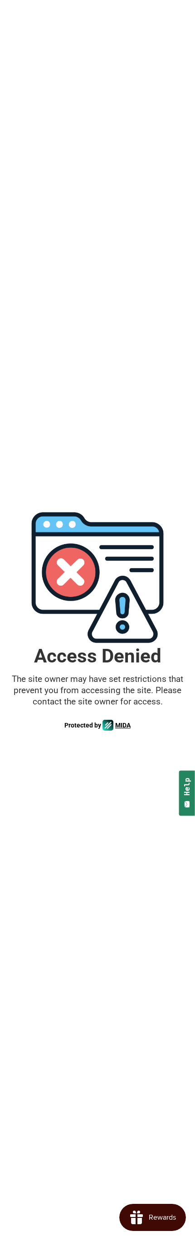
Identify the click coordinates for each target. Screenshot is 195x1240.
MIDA (123, 725)
